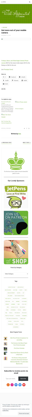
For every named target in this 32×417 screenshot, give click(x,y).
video (16, 324)
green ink (7, 301)
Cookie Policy (5, 410)
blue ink (15, 290)
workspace (15, 327)
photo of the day (9, 315)
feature (5, 27)
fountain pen (16, 298)
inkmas (17, 301)
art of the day (11, 287)
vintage (22, 324)
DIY (23, 292)
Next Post (26, 142)
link (18, 304)
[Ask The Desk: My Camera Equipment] (7, 117)
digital (4, 128)
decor (21, 290)
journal (13, 304)
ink (13, 301)
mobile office (14, 307)
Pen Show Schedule (19, 348)
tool (22, 321)
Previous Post (7, 142)
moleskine (22, 307)
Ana (19, 134)
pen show (24, 312)
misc (8, 307)
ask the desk (8, 290)
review (9, 321)
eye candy (10, 295)
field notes (8, 298)
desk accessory (11, 292)
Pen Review (17, 312)
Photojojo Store (8, 69)
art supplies (20, 287)
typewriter (10, 324)
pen (6, 312)
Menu (4, 2)
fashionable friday (19, 295)
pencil (10, 312)
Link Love (24, 304)
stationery (16, 321)
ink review (24, 301)
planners (24, 315)
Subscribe (23, 378)
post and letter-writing (12, 318)
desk (26, 290)
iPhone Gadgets (19, 108)
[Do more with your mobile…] (8, 106)
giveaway (24, 298)
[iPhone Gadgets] (21, 104)
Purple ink (22, 318)
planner (18, 315)
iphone (9, 128)
